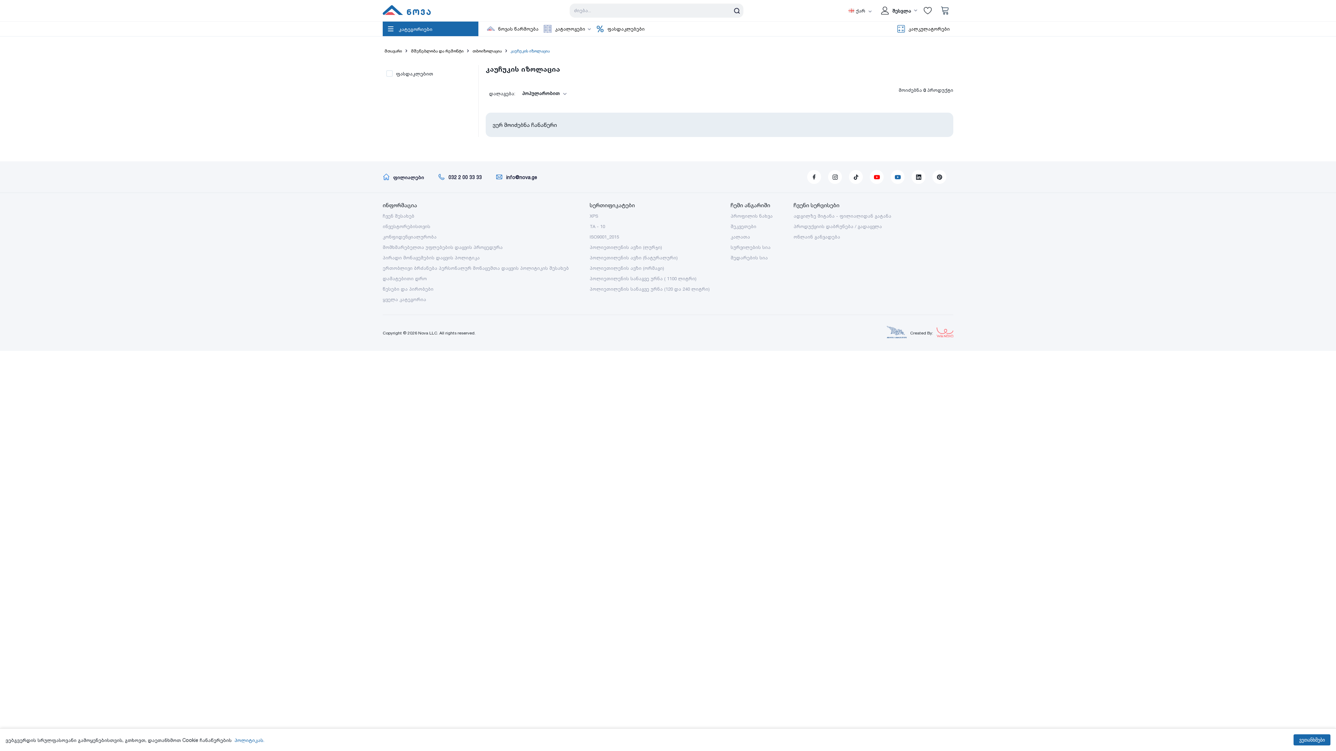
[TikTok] (856, 177)
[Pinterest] (939, 177)
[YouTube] (877, 177)
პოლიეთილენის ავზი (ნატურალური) (634, 257)
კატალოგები (570, 29)
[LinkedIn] (918, 177)
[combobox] (542, 93)
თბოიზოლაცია (487, 51)
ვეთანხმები (1312, 740)
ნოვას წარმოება (518, 29)
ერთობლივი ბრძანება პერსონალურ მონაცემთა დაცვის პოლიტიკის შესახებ (476, 268)
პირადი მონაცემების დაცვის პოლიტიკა (431, 257)
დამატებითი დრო (405, 278)
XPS (594, 216)
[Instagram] (835, 177)
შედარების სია (749, 257)
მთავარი (393, 51)
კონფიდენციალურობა (410, 237)
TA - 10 (597, 226)
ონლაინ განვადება (817, 237)
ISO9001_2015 (604, 237)
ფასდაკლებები (626, 29)
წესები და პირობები (408, 289)
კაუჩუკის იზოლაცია (530, 51)
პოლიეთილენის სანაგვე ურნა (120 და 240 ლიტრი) (650, 289)
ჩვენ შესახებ (398, 216)
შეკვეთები (743, 226)
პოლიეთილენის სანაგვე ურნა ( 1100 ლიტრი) (643, 278)
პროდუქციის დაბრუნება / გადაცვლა (838, 226)
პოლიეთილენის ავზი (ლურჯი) (626, 247)
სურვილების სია (751, 247)
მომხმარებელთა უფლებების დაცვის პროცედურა (443, 247)
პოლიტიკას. (249, 740)
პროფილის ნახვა (752, 216)
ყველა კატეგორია (404, 299)
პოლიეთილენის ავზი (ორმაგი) (627, 268)
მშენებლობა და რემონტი (437, 51)
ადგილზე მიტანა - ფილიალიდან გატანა (842, 216)
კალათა (740, 237)
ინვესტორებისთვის (406, 226)
